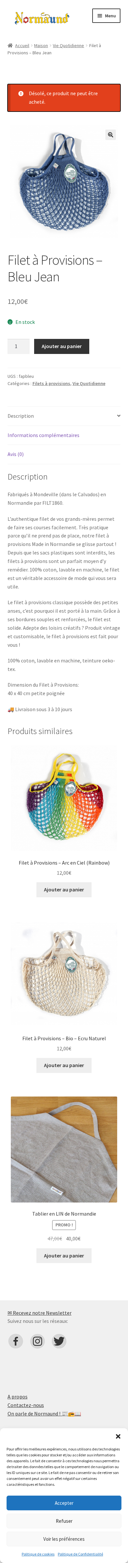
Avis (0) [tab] (16, 454)
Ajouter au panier (62, 346)
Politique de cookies (38, 1554)
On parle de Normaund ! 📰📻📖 (44, 1413)
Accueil (22, 45)
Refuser (64, 1521)
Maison (41, 45)
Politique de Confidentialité (80, 1554)
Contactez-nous (26, 1405)
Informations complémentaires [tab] (43, 435)
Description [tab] (21, 416)
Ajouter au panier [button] (64, 889)
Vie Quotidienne (68, 45)
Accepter (64, 1503)
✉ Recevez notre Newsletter (40, 1312)
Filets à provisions (51, 383)
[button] (118, 1436)
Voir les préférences (64, 1539)
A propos (18, 1396)
